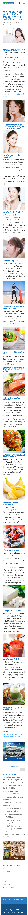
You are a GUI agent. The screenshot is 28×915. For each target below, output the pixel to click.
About (10, 899)
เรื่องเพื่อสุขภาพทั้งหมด (8, 25)
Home (5, 899)
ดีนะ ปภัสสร (7, 22)
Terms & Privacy (18, 899)
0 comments (18, 25)
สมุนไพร (5, 881)
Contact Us (13, 902)
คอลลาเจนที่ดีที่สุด (12, 217)
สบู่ (4, 878)
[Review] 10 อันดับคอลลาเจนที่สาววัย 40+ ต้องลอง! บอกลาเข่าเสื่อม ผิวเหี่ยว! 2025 (13, 785)
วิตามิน (5, 874)
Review (5, 868)
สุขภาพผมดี (6, 884)
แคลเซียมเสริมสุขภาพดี (10, 891)
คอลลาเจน (20, 22)
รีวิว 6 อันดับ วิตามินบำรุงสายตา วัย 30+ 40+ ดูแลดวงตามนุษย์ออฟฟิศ (13, 828)
